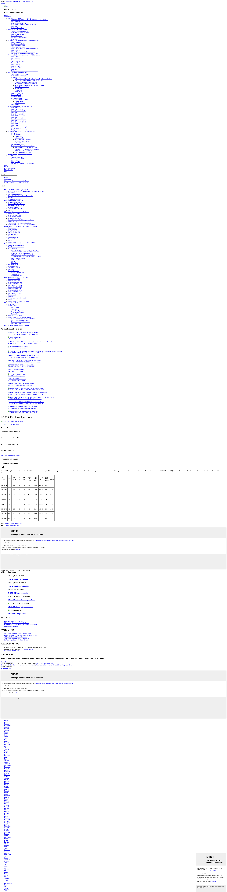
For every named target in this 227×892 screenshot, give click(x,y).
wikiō (5, 171)
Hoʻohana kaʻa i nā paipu (18, 144)
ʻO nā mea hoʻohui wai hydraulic (20, 127)
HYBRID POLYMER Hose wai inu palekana (21, 366)
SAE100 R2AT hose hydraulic (16, 380)
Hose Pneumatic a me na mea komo (18, 72)
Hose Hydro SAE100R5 (18, 114)
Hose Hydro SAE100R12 (18, 119)
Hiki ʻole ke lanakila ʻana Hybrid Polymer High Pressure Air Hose (33, 79)
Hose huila (14, 39)
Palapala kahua (48, 663)
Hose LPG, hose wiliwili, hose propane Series (21, 220)
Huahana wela (39, 663)
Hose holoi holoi (16, 68)
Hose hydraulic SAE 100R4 (18, 579)
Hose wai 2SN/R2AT (17, 109)
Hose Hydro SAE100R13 (18, 120)
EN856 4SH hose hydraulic (11, 525)
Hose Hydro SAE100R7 (18, 117)
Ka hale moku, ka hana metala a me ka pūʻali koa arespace (24, 55)
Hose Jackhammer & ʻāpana (19, 75)
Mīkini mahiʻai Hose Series (19, 37)
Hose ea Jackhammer (17, 42)
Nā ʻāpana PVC (15, 162)
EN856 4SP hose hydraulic (15, 371)
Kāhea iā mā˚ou (8, 170)
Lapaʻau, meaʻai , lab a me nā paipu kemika (20, 154)
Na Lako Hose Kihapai (17, 28)
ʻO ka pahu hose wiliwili (22, 141)
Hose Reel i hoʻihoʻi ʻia (17, 93)
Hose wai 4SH (15, 123)
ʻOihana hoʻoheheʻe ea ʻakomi (19, 74)
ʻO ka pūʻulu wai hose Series (19, 31)
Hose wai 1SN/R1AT (17, 107)
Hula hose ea (18, 136)
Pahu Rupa (14, 160)
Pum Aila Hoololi (53, 665)
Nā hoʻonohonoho (20, 103)
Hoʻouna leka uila (6, 668)
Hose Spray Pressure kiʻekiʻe (19, 34)
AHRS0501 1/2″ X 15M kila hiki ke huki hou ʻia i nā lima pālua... (26, 389)
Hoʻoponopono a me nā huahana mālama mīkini (24, 53)
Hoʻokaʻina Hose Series (18, 44)
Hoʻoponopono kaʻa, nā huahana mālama (22, 146)
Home (6, 15)
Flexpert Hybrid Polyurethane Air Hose (26, 82)
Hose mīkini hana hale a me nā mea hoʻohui (20, 106)
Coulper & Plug (19, 101)
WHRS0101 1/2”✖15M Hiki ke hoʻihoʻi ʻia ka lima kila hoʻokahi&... (27, 353)
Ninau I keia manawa (7, 662)
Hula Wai (14, 26)
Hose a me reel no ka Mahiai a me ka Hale (20, 18)
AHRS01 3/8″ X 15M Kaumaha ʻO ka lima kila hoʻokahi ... (24, 399)
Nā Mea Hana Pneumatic (11, 626)
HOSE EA (14, 133)
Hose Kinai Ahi (15, 50)
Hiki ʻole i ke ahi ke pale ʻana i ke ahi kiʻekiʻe (24, 250)
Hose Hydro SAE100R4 (18, 112)
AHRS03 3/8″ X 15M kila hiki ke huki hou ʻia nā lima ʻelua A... (26, 394)
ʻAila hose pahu (19, 138)
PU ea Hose (18, 91)
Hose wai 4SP (15, 125)
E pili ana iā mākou (9, 168)
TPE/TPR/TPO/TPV (17, 157)
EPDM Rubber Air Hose (22, 87)
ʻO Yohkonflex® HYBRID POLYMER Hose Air (22, 408)
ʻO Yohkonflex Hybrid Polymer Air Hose (26, 83)
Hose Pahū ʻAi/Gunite (17, 60)
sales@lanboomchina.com (13, 1)
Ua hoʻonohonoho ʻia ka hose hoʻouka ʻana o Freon (22, 412)
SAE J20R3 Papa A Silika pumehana (21, 600)
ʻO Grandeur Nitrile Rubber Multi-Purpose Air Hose (29, 85)
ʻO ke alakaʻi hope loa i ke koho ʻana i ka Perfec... (18, 633)
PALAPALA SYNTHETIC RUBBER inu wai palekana (24, 362)
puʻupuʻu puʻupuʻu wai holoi (23, 139)
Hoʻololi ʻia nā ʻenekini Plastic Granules (22, 163)
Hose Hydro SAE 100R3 (18, 111)
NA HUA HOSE (16, 128)
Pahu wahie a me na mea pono (23, 150)
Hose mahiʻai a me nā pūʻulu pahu (17, 29)
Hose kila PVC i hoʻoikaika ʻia (20, 32)
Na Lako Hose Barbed (21, 99)
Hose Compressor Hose (65, 665)
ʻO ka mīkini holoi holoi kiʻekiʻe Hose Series (23, 24)
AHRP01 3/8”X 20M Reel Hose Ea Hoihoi (20, 385)
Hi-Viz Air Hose (19, 88)
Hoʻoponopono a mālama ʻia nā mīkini (22, 130)
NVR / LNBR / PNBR (17, 158)
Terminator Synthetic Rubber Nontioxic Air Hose (28, 80)
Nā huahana (7, 16)
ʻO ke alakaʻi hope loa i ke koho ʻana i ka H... (17, 638)
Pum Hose (13, 665)
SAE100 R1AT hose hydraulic (16, 376)
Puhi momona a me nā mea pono (24, 152)
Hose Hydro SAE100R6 (18, 115)
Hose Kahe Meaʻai (16, 36)
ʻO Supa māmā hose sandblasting (17, 348)
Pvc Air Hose (18, 90)
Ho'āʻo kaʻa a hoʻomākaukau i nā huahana (27, 149)
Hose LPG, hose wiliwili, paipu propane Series (24, 48)
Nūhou (6, 165)
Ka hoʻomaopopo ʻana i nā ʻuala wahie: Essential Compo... (20, 635)
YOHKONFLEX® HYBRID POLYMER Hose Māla (23, 334)
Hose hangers (15, 104)
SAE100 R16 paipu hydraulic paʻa (20, 607)
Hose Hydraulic (5, 665)
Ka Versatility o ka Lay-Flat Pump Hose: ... (16, 640)
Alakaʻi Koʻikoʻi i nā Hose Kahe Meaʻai (15, 637)
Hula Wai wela (15, 21)
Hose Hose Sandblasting (18, 45)
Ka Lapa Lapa (12, 155)
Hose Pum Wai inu (16, 66)
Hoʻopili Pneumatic (16, 98)
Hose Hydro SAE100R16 (18, 122)
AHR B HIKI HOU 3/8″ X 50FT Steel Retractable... (23, 343)
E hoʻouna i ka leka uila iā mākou (10, 455)
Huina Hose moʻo (16, 58)
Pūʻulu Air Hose (15, 77)
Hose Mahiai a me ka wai (18, 23)
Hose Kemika (15, 56)
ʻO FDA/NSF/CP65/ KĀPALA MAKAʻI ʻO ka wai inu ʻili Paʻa (29, 20)
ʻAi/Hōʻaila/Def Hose (17, 61)
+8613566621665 (28, 1)
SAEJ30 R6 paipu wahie (17, 614)
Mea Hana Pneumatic (17, 96)
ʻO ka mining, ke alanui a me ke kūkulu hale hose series (23, 40)
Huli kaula (18, 142)
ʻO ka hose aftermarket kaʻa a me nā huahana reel (21, 131)
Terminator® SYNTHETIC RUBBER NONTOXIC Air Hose (25, 403)
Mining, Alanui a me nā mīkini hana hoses (23, 52)
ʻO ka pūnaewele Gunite (18, 47)
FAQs (6, 166)
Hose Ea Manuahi (16, 95)
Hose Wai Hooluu (16, 63)
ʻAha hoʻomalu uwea (14, 339)
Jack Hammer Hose (41, 665)
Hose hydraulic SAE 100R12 (18, 586)
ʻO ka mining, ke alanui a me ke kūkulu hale (16, 181)
